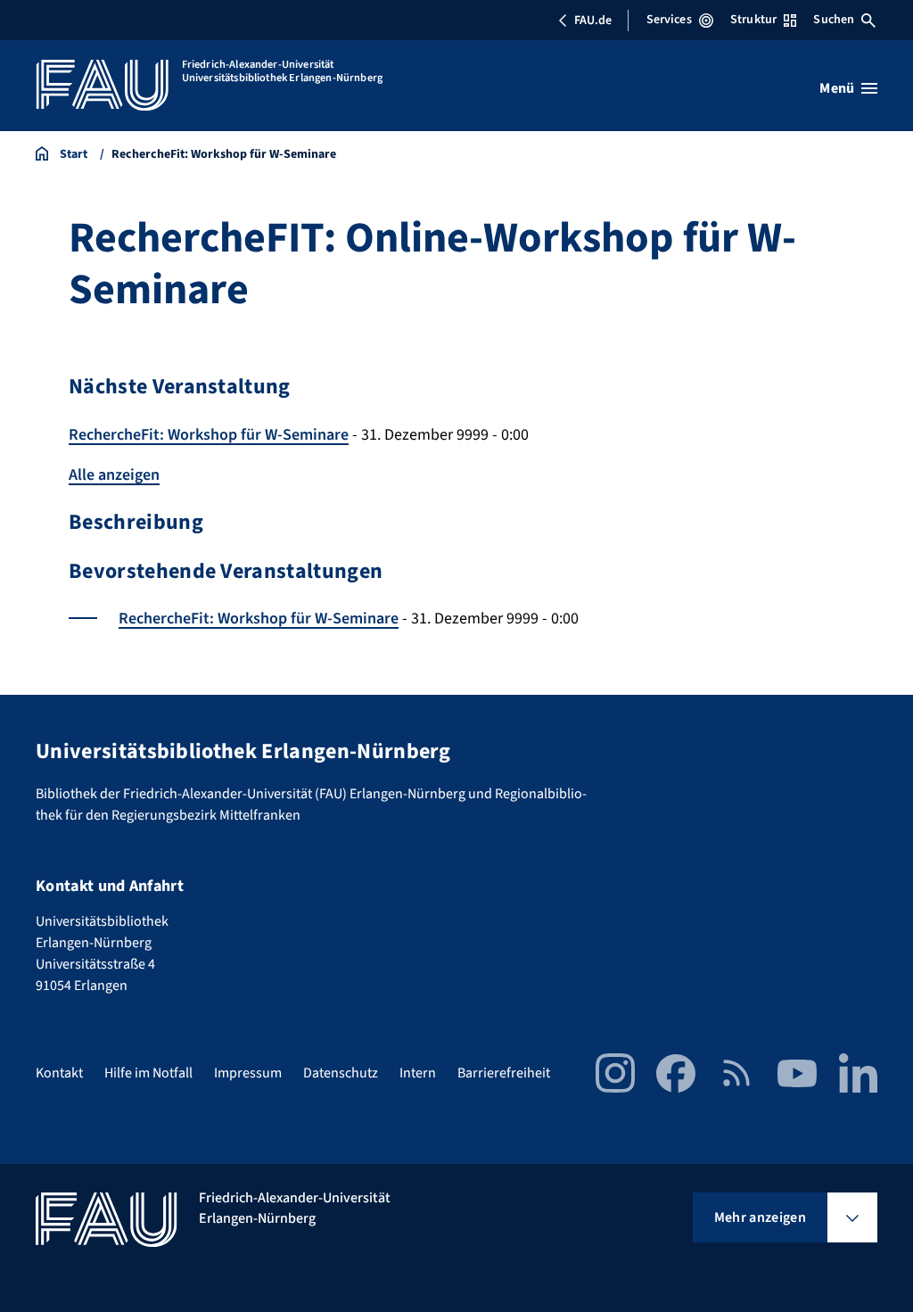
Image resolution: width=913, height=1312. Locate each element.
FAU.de (593, 20)
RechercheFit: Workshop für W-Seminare (209, 435)
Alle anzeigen (114, 475)
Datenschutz (340, 1073)
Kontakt (59, 1073)
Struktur (753, 20)
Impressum (248, 1073)
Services (669, 20)
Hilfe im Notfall (148, 1073)
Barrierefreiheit (503, 1073)
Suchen (833, 20)
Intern (417, 1073)
